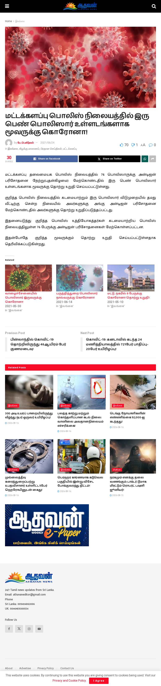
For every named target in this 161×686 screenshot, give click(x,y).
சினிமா (117, 469)
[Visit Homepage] (80, 6)
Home (8, 21)
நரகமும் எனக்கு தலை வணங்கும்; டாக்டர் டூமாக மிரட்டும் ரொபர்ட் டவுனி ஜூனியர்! (128, 483)
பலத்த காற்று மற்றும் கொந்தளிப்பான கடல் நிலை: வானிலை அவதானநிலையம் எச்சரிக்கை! (80, 419)
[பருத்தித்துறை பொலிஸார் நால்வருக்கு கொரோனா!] (79, 278)
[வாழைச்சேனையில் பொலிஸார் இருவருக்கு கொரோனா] (28, 278)
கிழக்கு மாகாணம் (29, 148)
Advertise (25, 668)
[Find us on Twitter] (19, 629)
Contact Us (67, 668)
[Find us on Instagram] (29, 629)
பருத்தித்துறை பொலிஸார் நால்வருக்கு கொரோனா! (77, 295)
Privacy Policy (46, 668)
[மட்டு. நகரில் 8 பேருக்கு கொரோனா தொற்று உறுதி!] (130, 278)
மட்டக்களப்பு (70, 148)
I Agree (98, 680)
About (9, 668)
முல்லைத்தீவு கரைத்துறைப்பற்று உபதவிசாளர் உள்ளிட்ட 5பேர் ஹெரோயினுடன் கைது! (26, 483)
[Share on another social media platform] (152, 158)
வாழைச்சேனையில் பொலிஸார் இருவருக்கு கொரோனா (23, 297)
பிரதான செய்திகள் (51, 148)
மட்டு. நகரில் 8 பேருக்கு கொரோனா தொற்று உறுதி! (128, 295)
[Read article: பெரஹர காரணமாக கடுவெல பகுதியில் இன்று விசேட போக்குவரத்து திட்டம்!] (81, 456)
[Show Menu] (7, 6)
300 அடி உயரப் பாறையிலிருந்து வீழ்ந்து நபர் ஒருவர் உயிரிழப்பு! (29, 415)
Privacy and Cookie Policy (69, 680)
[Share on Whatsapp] (145, 158)
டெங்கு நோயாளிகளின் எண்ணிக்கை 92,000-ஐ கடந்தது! (127, 417)
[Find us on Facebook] (9, 629)
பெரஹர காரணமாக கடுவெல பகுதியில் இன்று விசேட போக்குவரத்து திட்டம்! (80, 481)
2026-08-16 (13, 423)
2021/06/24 (47, 142)
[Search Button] (154, 6)
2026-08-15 (117, 495)
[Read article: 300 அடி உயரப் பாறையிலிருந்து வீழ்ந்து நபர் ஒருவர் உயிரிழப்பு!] (29, 392)
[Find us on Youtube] (39, 629)
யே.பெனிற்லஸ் (26, 142)
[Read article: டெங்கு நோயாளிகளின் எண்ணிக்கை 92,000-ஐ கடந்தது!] (134, 392)
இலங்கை (20, 21)
